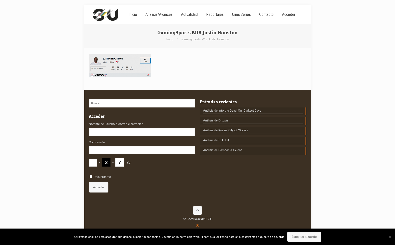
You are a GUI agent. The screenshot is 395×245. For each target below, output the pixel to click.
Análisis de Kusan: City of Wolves (225, 130)
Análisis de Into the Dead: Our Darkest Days (232, 110)
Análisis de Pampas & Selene (222, 150)
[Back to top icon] (197, 210)
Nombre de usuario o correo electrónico (116, 124)
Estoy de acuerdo (304, 237)
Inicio (169, 39)
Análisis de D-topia (215, 120)
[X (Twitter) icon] (197, 225)
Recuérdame (102, 177)
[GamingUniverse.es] (105, 14)
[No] (390, 237)
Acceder (98, 187)
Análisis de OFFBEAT (217, 140)
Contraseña (97, 142)
